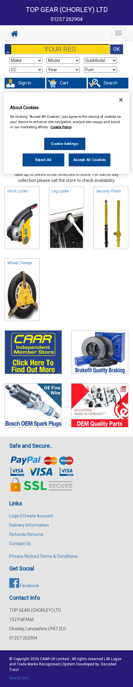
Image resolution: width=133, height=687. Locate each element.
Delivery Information (29, 525)
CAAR (45, 659)
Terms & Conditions (59, 556)
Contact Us (20, 543)
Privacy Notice (23, 556)
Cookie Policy (60, 127)
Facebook (29, 585)
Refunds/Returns (26, 534)
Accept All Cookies (89, 159)
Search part (19, 678)
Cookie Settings (65, 144)
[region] (66, 133)
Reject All (43, 159)
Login (14, 515)
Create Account (38, 515)
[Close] (121, 100)
